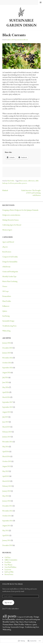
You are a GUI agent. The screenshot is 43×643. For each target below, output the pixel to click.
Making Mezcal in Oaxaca (10, 220)
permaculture (18, 183)
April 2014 (5, 451)
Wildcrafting (6, 331)
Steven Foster (9, 574)
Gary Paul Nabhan (10, 567)
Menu (40, 2)
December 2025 (7, 348)
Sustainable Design (8, 321)
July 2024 (5, 377)
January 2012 (6, 501)
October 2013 (6, 461)
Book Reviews (6, 252)
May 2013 (5, 471)
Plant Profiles (10, 181)
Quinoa (4, 311)
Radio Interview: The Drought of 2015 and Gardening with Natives (31, 192)
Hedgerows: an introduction (11, 215)
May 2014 (5, 446)
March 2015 (6, 427)
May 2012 (5, 496)
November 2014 (7, 442)
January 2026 (6, 343)
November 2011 (7, 511)
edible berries (31, 181)
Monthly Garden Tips (9, 276)
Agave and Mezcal (8, 242)
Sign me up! (8, 602)
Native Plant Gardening (9, 281)
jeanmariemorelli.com (22, 40)
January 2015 (6, 437)
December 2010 (7, 545)
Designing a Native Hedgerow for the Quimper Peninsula (20, 210)
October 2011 (6, 516)
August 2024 (6, 372)
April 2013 (5, 476)
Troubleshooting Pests (9, 326)
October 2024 (6, 363)
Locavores (8, 569)
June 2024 (5, 382)
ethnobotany (6, 267)
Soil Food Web (9, 572)
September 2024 (7, 367)
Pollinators (5, 306)
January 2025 (6, 353)
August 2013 (6, 466)
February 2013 (7, 486)
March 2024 (6, 397)
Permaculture (6, 296)
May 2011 (5, 530)
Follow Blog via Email (12, 584)
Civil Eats (7, 557)
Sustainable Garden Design (21, 23)
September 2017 (7, 402)
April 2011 (5, 535)
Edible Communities (11, 560)
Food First (8, 562)
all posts (5, 247)
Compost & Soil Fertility (10, 257)
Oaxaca (4, 286)
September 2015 (7, 407)
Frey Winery (8, 565)
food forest (11, 183)
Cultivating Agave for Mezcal (11, 225)
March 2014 (6, 456)
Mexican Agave (7, 230)
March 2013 (6, 481)
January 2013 (6, 491)
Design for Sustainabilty (9, 262)
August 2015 (6, 412)
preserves (24, 183)
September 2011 (7, 521)
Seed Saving (6, 316)
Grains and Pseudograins (10, 271)
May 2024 (5, 387)
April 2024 (5, 392)
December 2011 (7, 506)
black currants (23, 181)
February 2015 (7, 432)
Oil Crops (5, 291)
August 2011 (6, 525)
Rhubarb (5, 190)
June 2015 (5, 422)
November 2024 (7, 358)
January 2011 (6, 540)
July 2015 (5, 417)
